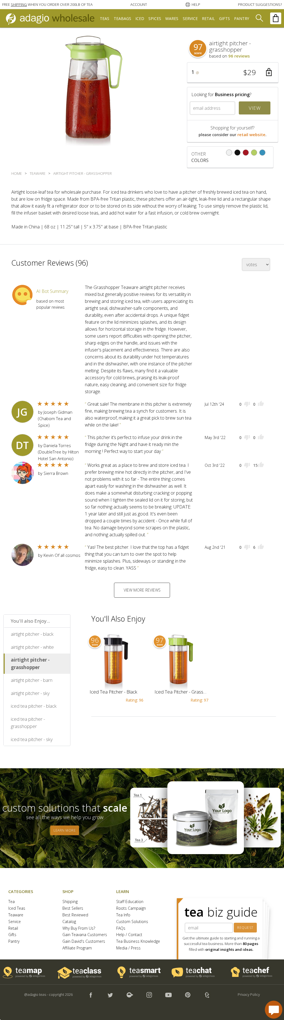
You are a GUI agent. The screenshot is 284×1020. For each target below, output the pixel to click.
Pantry (13, 941)
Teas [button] (104, 18)
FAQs (120, 928)
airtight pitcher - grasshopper (30, 663)
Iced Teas (16, 908)
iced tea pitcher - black (34, 706)
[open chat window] (273, 1009)
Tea (11, 901)
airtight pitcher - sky (30, 693)
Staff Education (129, 901)
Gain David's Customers (83, 941)
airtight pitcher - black (32, 634)
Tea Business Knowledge (138, 941)
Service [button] (190, 18)
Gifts (12, 934)
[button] (47, 4)
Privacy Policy (249, 994)
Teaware (15, 915)
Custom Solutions (132, 921)
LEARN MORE (65, 830)
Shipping (70, 901)
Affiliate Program (77, 948)
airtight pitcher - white (32, 647)
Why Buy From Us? (78, 928)
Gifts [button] (224, 18)
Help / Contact (129, 934)
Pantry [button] (241, 18)
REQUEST (245, 927)
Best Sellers (72, 908)
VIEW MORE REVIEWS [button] (142, 590)
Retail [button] (208, 18)
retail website (251, 134)
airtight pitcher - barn (31, 680)
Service (14, 921)
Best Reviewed (75, 915)
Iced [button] (139, 18)
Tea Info (123, 915)
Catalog (69, 921)
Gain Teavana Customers (84, 934)
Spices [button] (154, 18)
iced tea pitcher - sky (32, 739)
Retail (13, 928)
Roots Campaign (131, 908)
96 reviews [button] (239, 56)
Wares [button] (171, 18)
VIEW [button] (254, 108)
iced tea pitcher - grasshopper (28, 723)
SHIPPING (19, 4)
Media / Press (128, 948)
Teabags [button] (122, 18)
